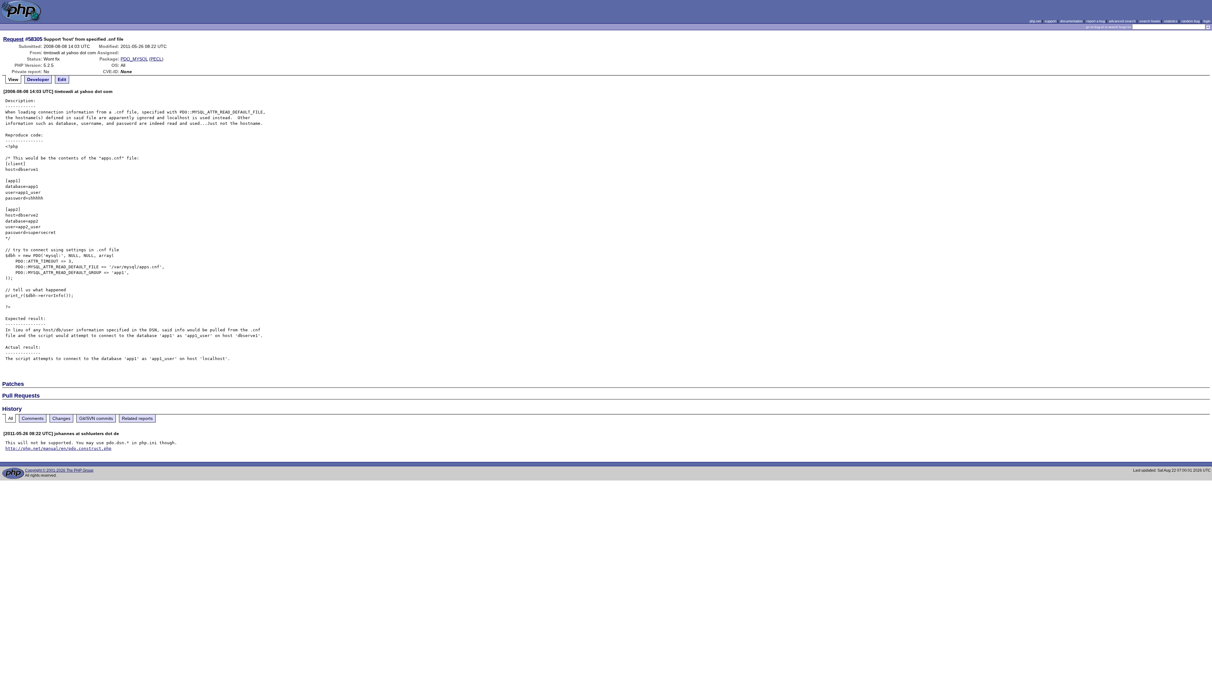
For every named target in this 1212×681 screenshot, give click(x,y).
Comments (33, 418)
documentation (1071, 21)
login (1206, 21)
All (10, 418)
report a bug (1095, 21)
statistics (1171, 21)
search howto (1149, 21)
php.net (1035, 21)
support (1050, 21)
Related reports (137, 418)
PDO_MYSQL (134, 58)
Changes (61, 418)
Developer (38, 79)
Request (13, 39)
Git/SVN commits (96, 418)
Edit (62, 79)
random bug (1190, 21)
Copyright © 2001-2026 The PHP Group (59, 470)
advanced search (1122, 21)
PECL (156, 58)
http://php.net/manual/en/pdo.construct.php (58, 448)
